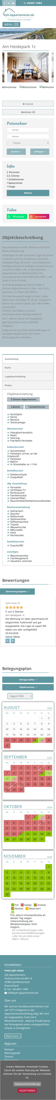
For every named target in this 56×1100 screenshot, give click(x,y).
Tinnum (8, 1056)
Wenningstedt (12, 1053)
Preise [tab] (8, 385)
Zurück (29, 103)
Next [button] (47, 67)
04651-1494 (34, 2)
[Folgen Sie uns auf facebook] (4, 3)
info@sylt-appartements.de (23, 992)
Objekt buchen (26, 687)
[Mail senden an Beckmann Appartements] (13, 3)
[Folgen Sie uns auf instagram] (9, 3)
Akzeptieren (27, 1090)
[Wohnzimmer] (28, 67)
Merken (28, 193)
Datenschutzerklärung (27, 1083)
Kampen (9, 1049)
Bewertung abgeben (16, 591)
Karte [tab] (8, 367)
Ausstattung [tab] (11, 359)
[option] (28, 67)
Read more (12, 1036)
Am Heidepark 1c (15, 615)
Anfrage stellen (27, 679)
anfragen (38, 151)
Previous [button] (8, 67)
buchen (15, 151)
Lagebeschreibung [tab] (15, 376)
